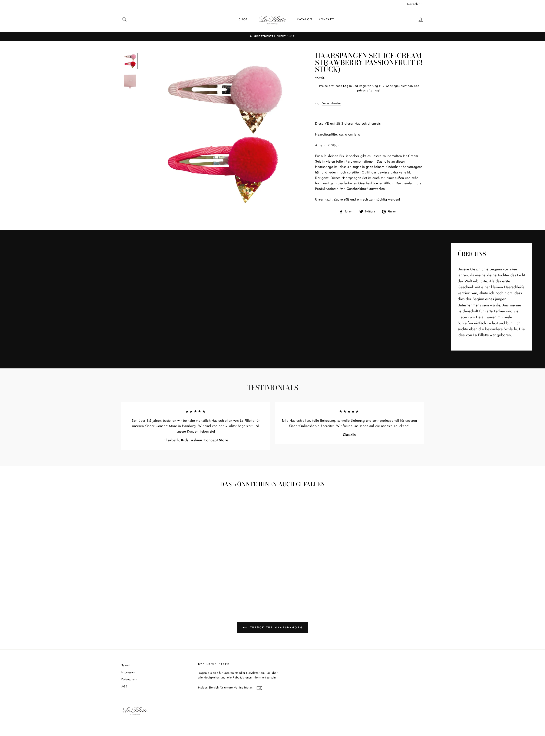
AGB (124, 686)
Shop (243, 19)
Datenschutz (129, 679)
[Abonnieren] (259, 687)
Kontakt (326, 19)
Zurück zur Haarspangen (275, 627)
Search (125, 665)
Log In (347, 86)
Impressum (128, 672)
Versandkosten (331, 103)
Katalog (305, 19)
